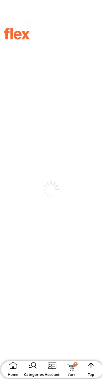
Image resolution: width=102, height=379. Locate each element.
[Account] (52, 365)
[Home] (13, 365)
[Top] (91, 365)
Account (52, 374)
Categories (34, 374)
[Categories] (32, 365)
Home (13, 374)
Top (91, 374)
